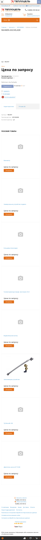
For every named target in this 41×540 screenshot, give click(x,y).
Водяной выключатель (11, 336)
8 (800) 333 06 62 (34, 10)
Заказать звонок (21, 498)
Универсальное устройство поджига (15, 204)
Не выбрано (5, 6)
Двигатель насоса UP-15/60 (12, 467)
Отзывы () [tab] (22, 106)
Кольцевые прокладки (11, 248)
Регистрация (36, 6)
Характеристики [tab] (9, 106)
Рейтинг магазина (20, 522)
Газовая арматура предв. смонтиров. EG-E (17, 292)
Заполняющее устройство (12, 379)
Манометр (7, 160)
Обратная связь (21, 502)
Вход (29, 6)
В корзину (9, 170)
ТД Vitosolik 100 (8, 423)
